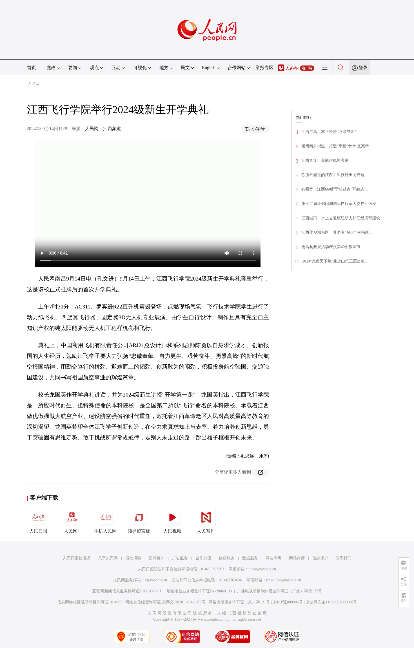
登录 (363, 67)
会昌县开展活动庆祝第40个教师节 (330, 247)
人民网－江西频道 (103, 128)
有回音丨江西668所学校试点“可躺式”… (335, 189)
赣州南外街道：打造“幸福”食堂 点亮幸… (337, 146)
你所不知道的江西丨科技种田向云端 (332, 175)
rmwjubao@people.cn (283, 580)
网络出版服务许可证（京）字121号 (239, 602)
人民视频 (172, 531)
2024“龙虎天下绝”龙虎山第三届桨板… (335, 261)
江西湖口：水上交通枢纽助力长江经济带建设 (340, 218)
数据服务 (250, 558)
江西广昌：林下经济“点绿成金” (328, 132)
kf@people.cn (156, 580)
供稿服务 (227, 558)
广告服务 (180, 558)
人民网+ (72, 531)
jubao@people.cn (262, 569)
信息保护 (320, 558)
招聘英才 (156, 558)
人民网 (33, 84)
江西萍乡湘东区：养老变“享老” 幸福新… (337, 232)
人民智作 (206, 531)
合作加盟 (203, 558)
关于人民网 (108, 558)
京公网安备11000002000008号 (331, 602)
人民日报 (38, 531)
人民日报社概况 (76, 558)
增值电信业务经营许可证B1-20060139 (199, 591)
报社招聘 (133, 558)
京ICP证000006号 (288, 602)
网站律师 (297, 558)
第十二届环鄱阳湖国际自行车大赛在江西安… (340, 204)
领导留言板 (139, 531)
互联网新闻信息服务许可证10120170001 (126, 591)
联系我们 (343, 558)
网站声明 (273, 558)
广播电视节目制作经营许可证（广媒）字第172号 (279, 591)
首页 (31, 67)
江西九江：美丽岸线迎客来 (325, 160)
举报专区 (264, 67)
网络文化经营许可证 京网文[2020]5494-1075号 (165, 602)
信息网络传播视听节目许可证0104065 (89, 602)
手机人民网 (105, 531)
